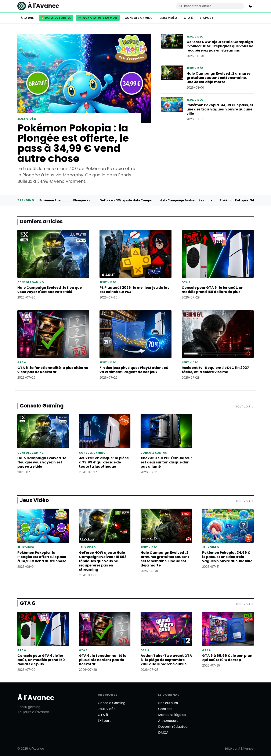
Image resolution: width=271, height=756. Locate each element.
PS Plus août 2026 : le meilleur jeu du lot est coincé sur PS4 (134, 289)
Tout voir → (245, 406)
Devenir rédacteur (173, 726)
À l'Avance (35, 697)
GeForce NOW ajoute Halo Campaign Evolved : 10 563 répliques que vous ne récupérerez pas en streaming (220, 46)
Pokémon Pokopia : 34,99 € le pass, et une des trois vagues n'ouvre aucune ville (220, 109)
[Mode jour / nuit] (250, 6)
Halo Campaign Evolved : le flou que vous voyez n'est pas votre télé (49, 289)
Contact (165, 708)
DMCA (163, 732)
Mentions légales (172, 714)
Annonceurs (168, 720)
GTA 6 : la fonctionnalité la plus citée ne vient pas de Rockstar (52, 369)
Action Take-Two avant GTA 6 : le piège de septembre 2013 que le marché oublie (166, 660)
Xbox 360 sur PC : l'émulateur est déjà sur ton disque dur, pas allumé (166, 462)
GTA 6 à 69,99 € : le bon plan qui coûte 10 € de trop (227, 657)
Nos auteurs (168, 702)
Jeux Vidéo (168, 18)
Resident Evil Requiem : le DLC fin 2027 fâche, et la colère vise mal (215, 369)
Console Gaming (139, 18)
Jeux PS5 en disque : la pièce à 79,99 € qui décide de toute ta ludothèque (104, 462)
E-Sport (207, 18)
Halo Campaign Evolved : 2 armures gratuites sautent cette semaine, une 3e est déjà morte (218, 77)
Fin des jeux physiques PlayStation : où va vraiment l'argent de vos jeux (134, 369)
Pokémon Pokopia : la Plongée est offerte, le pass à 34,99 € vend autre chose (73, 143)
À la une (27, 18)
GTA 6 (188, 18)
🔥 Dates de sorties (56, 18)
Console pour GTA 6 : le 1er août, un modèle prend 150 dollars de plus (212, 289)
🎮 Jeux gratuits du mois (98, 18)
